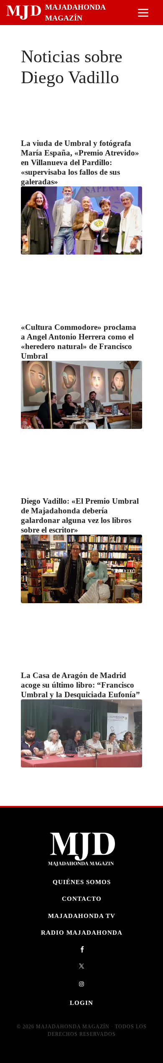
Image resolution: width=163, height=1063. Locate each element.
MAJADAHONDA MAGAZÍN (75, 12)
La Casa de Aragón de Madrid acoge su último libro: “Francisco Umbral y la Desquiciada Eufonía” (80, 685)
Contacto (82, 898)
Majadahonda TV (81, 915)
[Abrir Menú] (143, 13)
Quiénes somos (82, 881)
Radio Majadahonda (81, 932)
